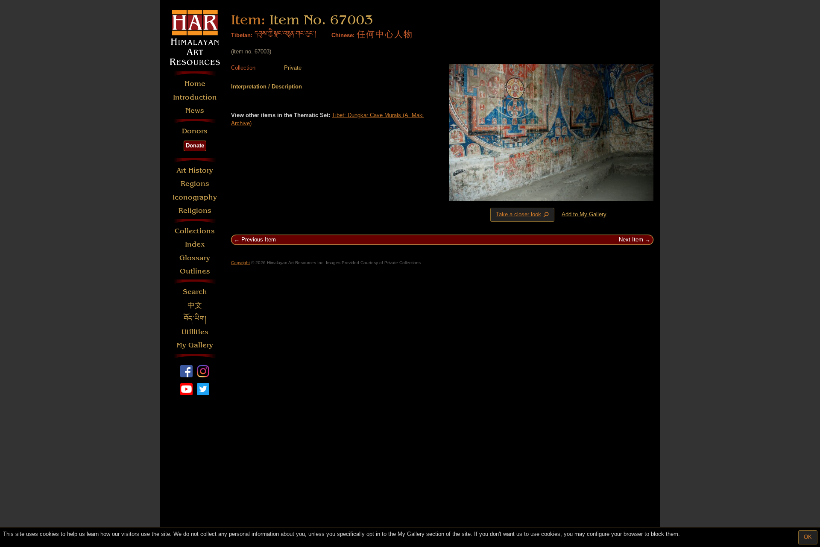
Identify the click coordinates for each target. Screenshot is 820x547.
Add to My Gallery (584, 214)
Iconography (195, 197)
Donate (195, 145)
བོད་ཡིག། (195, 319)
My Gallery (194, 345)
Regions (195, 183)
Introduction (195, 97)
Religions (195, 210)
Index (195, 244)
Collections (195, 231)
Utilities (195, 332)
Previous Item (258, 239)
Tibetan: (241, 35)
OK (808, 537)
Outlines (195, 271)
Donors (195, 131)
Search (195, 292)
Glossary (194, 258)
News (194, 110)
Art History (194, 170)
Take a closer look (523, 215)
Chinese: (342, 35)
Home (194, 83)
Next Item (631, 239)
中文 (194, 305)
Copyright (240, 262)
